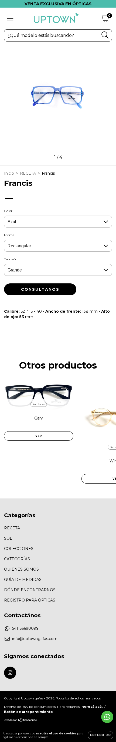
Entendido (100, 735)
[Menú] (10, 19)
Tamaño (10, 259)
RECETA (28, 173)
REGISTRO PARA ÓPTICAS (29, 600)
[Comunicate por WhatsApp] (107, 717)
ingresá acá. (91, 707)
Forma (9, 235)
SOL (8, 538)
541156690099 (25, 628)
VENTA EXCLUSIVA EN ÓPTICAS (58, 3)
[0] (104, 19)
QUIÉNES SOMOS (21, 569)
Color (8, 211)
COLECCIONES (18, 548)
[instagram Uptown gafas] (10, 673)
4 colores (39, 404)
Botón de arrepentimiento (28, 712)
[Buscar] (105, 35)
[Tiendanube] (21, 721)
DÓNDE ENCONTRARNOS (30, 589)
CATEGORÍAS (17, 558)
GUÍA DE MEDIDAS (23, 579)
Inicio (9, 173)
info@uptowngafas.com (34, 638)
